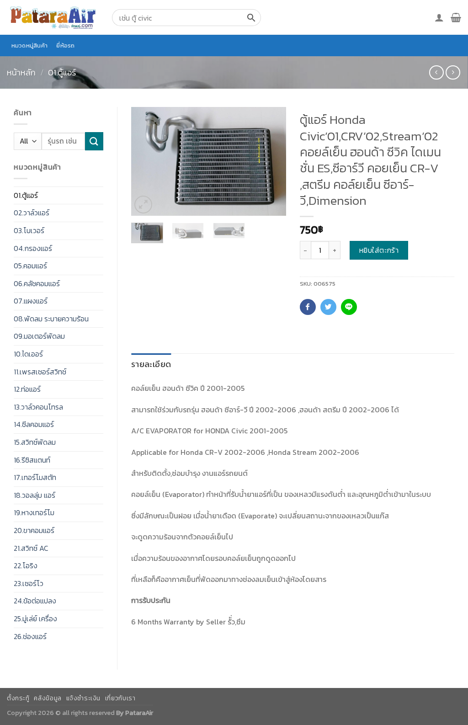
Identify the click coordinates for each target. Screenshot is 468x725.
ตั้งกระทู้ (18, 698)
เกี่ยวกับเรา (120, 698)
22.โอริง (25, 565)
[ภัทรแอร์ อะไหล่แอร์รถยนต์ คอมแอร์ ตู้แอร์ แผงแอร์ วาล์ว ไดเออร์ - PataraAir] (52, 17)
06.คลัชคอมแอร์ (37, 283)
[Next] (271, 161)
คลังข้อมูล (47, 698)
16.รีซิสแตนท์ (32, 459)
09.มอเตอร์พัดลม (39, 336)
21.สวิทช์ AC (31, 548)
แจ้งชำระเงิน (83, 698)
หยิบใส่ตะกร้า (379, 250)
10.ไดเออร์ (28, 353)
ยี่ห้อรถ (65, 45)
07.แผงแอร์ (31, 300)
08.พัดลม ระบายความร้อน (51, 318)
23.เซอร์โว (28, 583)
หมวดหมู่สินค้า (29, 45)
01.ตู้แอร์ (62, 72)
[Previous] (146, 161)
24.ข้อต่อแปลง (35, 600)
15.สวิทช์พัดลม (35, 442)
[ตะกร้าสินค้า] (456, 17)
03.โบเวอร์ (29, 230)
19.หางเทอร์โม (34, 512)
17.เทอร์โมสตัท (35, 477)
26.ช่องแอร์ (30, 636)
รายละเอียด (151, 364)
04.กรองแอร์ (33, 248)
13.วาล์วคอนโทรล (38, 406)
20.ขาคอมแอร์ (34, 530)
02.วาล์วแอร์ (31, 212)
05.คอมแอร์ (30, 265)
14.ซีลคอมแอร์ (34, 424)
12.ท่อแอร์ (27, 389)
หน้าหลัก (21, 72)
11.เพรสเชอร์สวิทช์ (40, 371)
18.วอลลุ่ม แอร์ (34, 495)
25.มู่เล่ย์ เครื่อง (35, 618)
